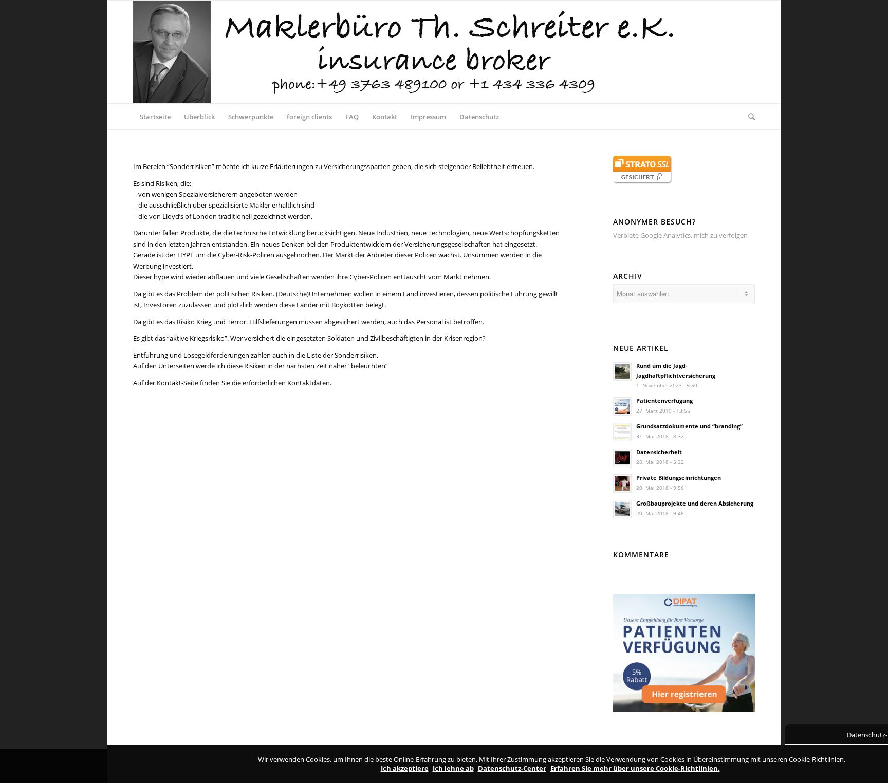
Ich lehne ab (453, 768)
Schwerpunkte (250, 116)
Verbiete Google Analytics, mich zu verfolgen (680, 235)
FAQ (352, 116)
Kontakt (384, 116)
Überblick (199, 116)
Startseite (155, 116)
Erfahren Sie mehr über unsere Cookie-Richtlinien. (635, 768)
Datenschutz (479, 116)
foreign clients (309, 116)
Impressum (428, 116)
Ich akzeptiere (405, 768)
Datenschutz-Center (512, 768)
